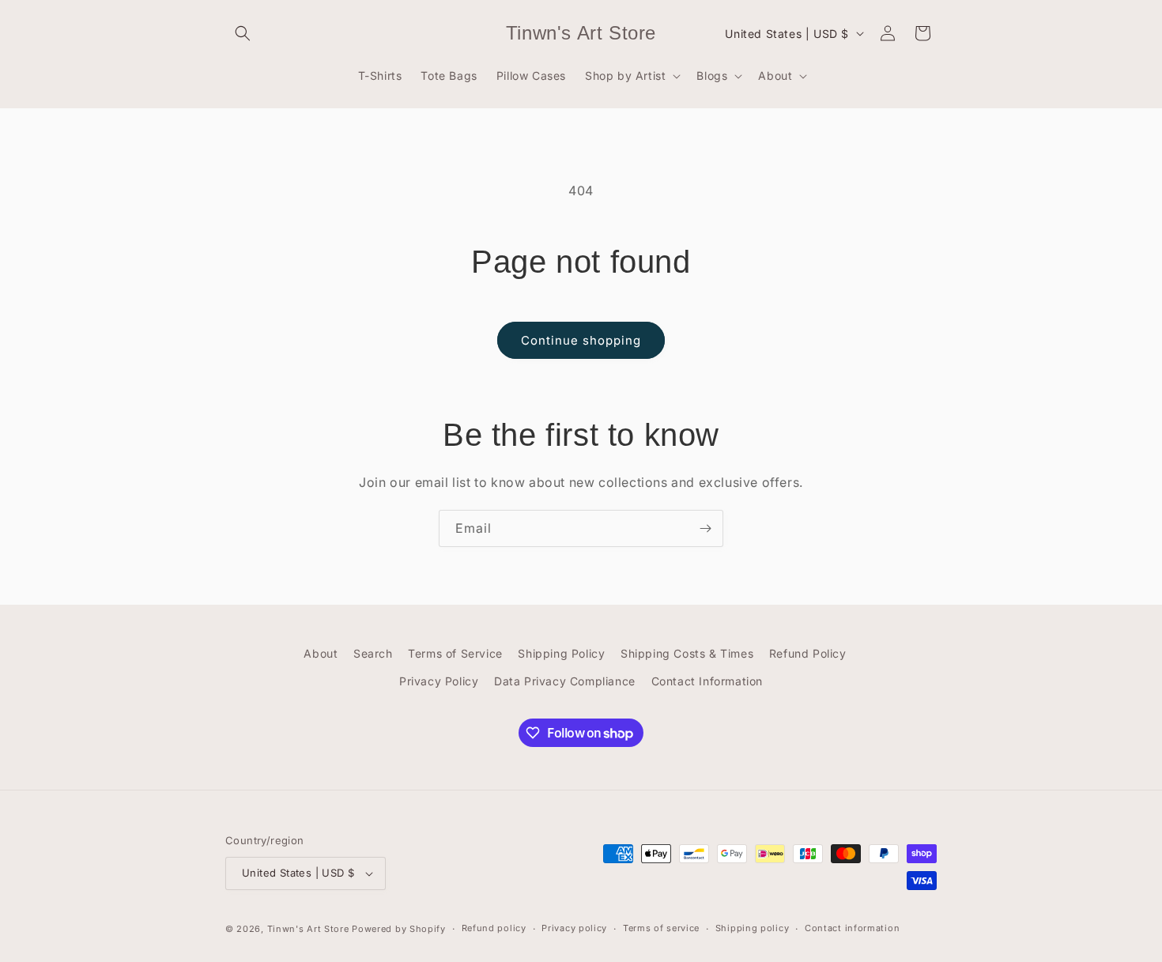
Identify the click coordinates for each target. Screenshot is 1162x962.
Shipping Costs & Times (687, 653)
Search (373, 653)
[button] (242, 33)
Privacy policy (574, 928)
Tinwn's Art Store (308, 928)
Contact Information (707, 681)
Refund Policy (808, 653)
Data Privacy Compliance (565, 681)
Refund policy (494, 928)
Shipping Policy (561, 653)
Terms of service (661, 928)
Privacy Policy (438, 681)
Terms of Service (455, 653)
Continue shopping (581, 340)
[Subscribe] (705, 528)
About (321, 653)
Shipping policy (752, 928)
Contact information (852, 928)
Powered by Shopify (399, 928)
